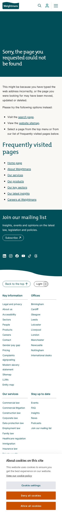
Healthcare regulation (14, 438)
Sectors (6, 319)
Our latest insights (18, 193)
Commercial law (11, 402)
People (6, 324)
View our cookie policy (19, 475)
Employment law (11, 428)
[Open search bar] (37, 5)
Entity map (8, 384)
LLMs (5, 379)
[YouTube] (23, 256)
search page (26, 117)
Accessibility (9, 314)
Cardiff (34, 309)
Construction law (11, 412)
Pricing (6, 350)
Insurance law (9, 448)
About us (7, 309)
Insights (35, 412)
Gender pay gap (11, 345)
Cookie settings (31, 485)
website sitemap (29, 123)
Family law (8, 433)
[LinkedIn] (4, 256)
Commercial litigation (13, 407)
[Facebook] (17, 256)
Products (7, 329)
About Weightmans (19, 169)
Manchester (37, 339)
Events (34, 402)
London (35, 334)
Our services (15, 175)
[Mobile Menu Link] (56, 5)
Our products (15, 181)
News (34, 418)
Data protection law (13, 423)
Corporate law (10, 418)
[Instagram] (11, 256)
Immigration (8, 443)
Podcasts (36, 423)
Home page (14, 163)
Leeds (34, 319)
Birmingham (37, 304)
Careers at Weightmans (21, 199)
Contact (6, 339)
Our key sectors (17, 187)
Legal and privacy (12, 304)
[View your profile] (47, 6)
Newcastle (36, 345)
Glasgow (35, 314)
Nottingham (37, 350)
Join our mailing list (41, 428)
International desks (41, 355)
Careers (6, 334)
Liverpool (36, 329)
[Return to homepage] (10, 5)
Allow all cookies (31, 505)
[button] (13, 238)
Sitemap (6, 374)
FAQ (33, 407)
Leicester (36, 324)
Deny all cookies (31, 495)
